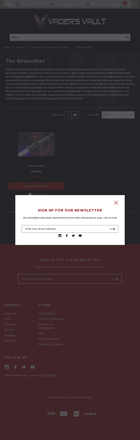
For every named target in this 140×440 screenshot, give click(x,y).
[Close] (116, 204)
